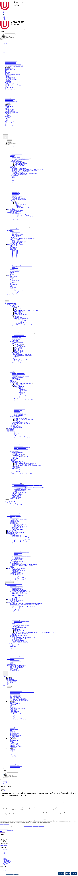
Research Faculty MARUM (10, 129)
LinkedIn (4, 870)
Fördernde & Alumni (6, 46)
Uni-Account (7, 124)
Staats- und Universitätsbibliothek (11, 79)
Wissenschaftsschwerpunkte (10, 132)
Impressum (5, 849)
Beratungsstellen (8, 73)
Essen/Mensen (7, 115)
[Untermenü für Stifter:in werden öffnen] (18, 624)
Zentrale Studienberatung (9, 83)
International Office (8, 75)
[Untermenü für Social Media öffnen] (14, 269)
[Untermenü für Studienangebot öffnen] (15, 305)
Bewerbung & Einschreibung (10, 87)
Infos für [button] (4, 676)
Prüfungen (7, 91)
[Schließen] (5, 302)
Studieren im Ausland (9, 100)
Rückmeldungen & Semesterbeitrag (11, 92)
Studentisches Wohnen (9, 122)
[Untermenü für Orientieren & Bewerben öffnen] (16, 304)
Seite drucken (2, 832)
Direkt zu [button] (4, 685)
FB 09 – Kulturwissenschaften (10, 63)
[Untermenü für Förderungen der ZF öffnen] (17, 523)
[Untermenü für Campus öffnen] (10, 275)
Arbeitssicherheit (8, 70)
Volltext (3, 35)
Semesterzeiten (7, 93)
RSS (1, 831)
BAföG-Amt (7, 72)
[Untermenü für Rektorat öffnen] (13, 231)
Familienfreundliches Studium (10, 89)
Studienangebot (8, 97)
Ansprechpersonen (3, 845)
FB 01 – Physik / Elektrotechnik (11, 54)
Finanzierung (7, 88)
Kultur (6, 118)
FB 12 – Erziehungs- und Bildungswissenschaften (14, 66)
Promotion (7, 107)
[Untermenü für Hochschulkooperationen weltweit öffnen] (22, 587)
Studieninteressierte (6, 44)
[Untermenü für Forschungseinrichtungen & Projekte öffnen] (20, 516)
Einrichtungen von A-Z (9, 68)
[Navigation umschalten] (24, 29)
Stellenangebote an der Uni (10, 111)
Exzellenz (7, 128)
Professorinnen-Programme (10, 130)
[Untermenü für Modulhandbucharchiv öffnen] (22, 455)
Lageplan (6, 119)
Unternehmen (5, 47)
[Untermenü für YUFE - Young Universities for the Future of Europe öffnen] (29, 591)
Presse (4, 48)
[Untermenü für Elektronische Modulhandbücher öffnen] (24, 454)
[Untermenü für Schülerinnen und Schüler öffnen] (19, 660)
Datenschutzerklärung (10, 874)
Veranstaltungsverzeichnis (9, 102)
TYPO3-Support (10, 830)
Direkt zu (4, 52)
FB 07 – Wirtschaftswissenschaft (11, 61)
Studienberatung (8, 98)
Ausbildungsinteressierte (11, 681)
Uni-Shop (7, 123)
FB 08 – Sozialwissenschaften (10, 62)
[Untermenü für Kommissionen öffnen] (15, 560)
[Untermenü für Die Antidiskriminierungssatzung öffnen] (24, 162)
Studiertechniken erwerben (10, 99)
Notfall (4, 851)
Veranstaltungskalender (9, 125)
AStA (6, 71)
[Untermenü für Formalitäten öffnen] (14, 372)
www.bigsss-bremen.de (4, 824)
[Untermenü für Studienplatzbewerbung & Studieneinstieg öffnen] (27, 486)
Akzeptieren (74, 873)
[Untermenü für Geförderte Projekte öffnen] (19, 626)
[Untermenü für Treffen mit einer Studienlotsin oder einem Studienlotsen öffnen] (34, 333)
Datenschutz (5, 850)
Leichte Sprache (6, 852)
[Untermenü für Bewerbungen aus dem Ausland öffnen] (23, 344)
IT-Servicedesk (7, 117)
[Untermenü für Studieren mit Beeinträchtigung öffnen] (21, 483)
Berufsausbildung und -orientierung (11, 112)
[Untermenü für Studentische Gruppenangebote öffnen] (23, 484)
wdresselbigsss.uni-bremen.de (34, 826)
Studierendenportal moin (9, 94)
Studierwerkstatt (8, 81)
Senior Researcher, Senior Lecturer (11, 131)
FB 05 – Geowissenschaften (15, 693)
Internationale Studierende (9, 90)
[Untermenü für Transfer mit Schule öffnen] (14, 659)
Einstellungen (61, 873)
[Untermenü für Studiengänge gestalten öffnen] (18, 451)
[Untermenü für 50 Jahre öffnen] (15, 201)
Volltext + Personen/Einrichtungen (8, 37)
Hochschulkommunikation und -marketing (12, 74)
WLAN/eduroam (8, 126)
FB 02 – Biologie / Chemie (10, 55)
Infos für (4, 42)
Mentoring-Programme (9, 106)
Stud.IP (11, 730)
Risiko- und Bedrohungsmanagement (11, 121)
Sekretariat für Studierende (10, 77)
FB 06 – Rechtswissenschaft (10, 60)
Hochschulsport (8, 116)
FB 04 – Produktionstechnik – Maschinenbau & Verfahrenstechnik (17, 57)
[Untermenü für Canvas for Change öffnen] (19, 620)
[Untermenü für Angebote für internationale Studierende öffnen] (26, 418)
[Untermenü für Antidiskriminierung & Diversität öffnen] (21, 161)
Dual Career (7, 108)
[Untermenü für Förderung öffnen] (16, 628)
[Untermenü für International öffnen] (14, 156)
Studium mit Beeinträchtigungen (11, 101)
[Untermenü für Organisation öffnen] (12, 230)
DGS (4, 853)
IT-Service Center (8, 76)
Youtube (4, 868)
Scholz (5, 790)
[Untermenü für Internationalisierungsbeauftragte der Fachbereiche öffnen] (30, 158)
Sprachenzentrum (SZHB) (10, 78)
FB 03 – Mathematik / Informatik (11, 56)
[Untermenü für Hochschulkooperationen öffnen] (16, 585)
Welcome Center (8, 82)
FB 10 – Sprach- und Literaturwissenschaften (13, 64)
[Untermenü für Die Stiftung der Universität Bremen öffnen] (23, 619)
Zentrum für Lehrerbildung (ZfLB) (11, 84)
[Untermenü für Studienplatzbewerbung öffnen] (18, 341)
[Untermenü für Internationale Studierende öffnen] (19, 416)
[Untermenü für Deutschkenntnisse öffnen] (21, 345)
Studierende (5, 43)
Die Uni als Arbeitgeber (9, 110)
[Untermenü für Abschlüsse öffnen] (16, 307)
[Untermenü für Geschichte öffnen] (14, 200)
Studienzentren (7, 80)
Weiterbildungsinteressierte (7, 45)
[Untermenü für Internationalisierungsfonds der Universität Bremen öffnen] (30, 556)
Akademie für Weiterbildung (10, 69)
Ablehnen (68, 873)
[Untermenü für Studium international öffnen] (17, 382)
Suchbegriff (2, 34)
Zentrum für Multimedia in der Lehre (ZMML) (13, 85)
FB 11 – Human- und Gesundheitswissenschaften (14, 65)
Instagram (4, 869)
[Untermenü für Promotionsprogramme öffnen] (18, 518)
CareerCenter (7, 105)
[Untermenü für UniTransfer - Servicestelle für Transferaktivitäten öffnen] (25, 665)
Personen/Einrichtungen (6, 36)
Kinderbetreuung (8, 113)
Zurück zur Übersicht (4, 829)
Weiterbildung (7, 103)
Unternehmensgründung (9, 109)
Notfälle (6, 120)
